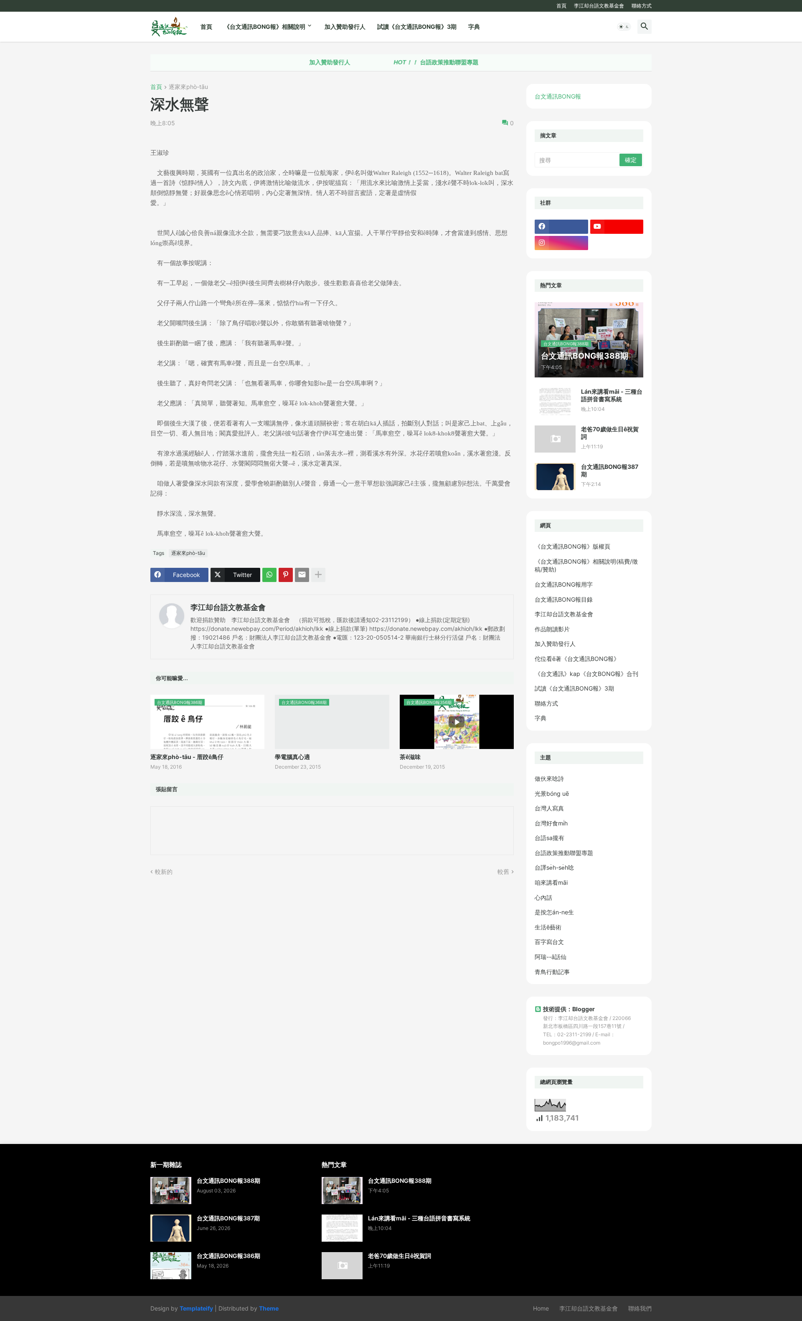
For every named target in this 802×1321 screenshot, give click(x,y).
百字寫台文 (549, 941)
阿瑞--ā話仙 (550, 956)
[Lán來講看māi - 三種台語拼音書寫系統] (555, 401)
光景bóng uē (552, 793)
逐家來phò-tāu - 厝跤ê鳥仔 (186, 756)
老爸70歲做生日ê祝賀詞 (610, 432)
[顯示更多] (318, 575)
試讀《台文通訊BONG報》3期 (417, 26)
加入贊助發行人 (345, 26)
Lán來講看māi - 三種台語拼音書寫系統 (611, 395)
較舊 (503, 871)
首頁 (561, 6)
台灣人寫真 (549, 808)
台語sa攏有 (549, 837)
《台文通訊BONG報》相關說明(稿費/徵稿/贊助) (586, 565)
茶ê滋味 (410, 756)
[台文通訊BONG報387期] (555, 476)
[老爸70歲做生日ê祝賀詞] (555, 439)
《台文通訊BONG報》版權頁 (572, 546)
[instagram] (561, 243)
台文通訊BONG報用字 (564, 584)
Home (541, 1308)
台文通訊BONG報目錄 (564, 599)
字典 (474, 26)
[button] (624, 27)
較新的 (164, 871)
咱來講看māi (551, 882)
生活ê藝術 (548, 927)
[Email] (302, 575)
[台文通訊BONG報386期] (170, 1265)
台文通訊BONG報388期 (228, 1180)
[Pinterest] (286, 575)
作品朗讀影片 (552, 629)
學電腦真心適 (292, 756)
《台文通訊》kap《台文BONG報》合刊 (586, 673)
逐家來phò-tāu (188, 87)
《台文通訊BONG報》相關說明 (264, 26)
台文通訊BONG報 (558, 96)
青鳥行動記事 (552, 971)
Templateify (196, 1308)
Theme (269, 1308)
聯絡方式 (642, 6)
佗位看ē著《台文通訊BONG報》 (577, 658)
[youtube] (617, 227)
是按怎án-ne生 (554, 912)
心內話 (543, 897)
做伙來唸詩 (549, 778)
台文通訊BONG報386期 (228, 1255)
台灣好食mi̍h (551, 823)
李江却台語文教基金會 (599, 6)
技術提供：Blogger (569, 1008)
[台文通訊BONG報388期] (170, 1190)
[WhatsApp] (269, 575)
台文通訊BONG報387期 (609, 470)
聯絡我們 (640, 1308)
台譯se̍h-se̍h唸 (554, 867)
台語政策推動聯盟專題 (401, 62)
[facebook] (561, 227)
